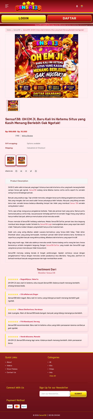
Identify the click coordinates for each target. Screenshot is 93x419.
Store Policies (12, 369)
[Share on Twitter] (31, 171)
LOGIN (24, 18)
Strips (51, 369)
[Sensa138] (82, 7)
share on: (9, 171)
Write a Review (27, 136)
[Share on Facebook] (16, 171)
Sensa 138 (74, 203)
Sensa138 (32, 190)
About (9, 362)
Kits (50, 366)
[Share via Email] (21, 171)
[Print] (26, 171)
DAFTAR (69, 18)
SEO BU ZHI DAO (54, 415)
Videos (9, 366)
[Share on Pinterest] (36, 171)
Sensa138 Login (46, 224)
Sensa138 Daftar (52, 245)
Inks (51, 372)
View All (52, 376)
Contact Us (11, 372)
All (50, 362)
